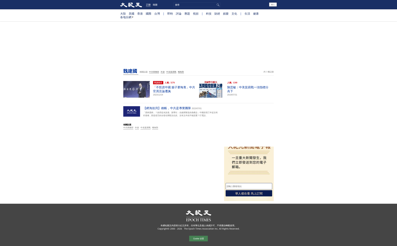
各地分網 (125, 17)
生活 (247, 13)
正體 (148, 4)
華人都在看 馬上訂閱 (249, 193)
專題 (187, 13)
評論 (178, 13)
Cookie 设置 (198, 238)
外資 (163, 72)
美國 (131, 13)
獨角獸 (181, 72)
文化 (234, 13)
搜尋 (217, 4)
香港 (140, 13)
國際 (148, 13)
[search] (196, 4)
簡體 (155, 4)
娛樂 (226, 13)
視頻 (195, 13)
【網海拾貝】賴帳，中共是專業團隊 (167, 108)
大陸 (123, 13)
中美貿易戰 (171, 72)
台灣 (157, 13)
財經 (217, 13)
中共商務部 (154, 72)
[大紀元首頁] (131, 4)
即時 (170, 13)
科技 (209, 13)
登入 (273, 4)
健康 (256, 13)
